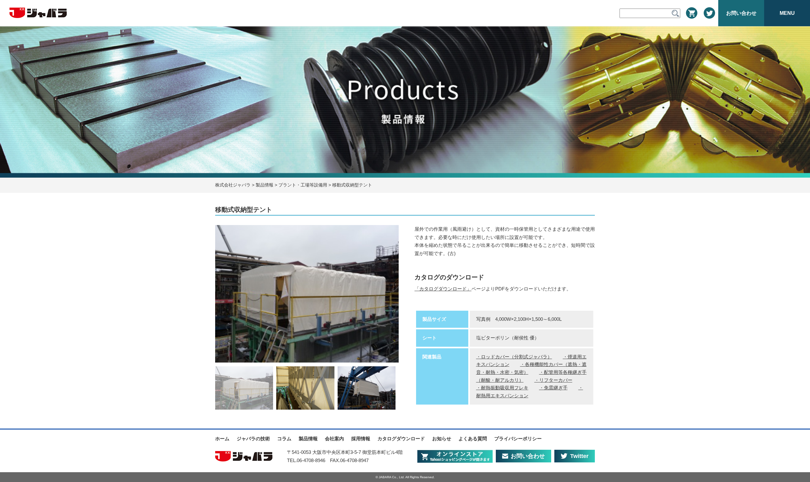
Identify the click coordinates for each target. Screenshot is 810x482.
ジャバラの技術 (253, 438)
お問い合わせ (528, 456)
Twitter (579, 456)
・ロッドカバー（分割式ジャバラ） (514, 356)
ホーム (222, 438)
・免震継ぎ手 (553, 387)
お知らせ (441, 438)
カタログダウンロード (401, 438)
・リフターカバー (553, 380)
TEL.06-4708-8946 (306, 460)
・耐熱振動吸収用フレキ (502, 387)
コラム (284, 438)
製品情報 (308, 438)
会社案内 (334, 438)
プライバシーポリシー (518, 438)
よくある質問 (472, 438)
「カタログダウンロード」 (442, 288)
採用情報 (360, 438)
